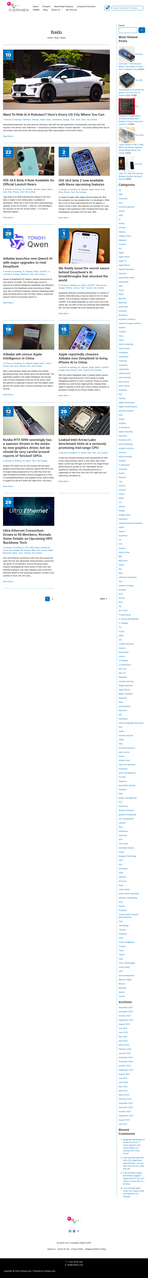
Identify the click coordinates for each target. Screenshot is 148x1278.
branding (122, 311)
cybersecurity (124, 373)
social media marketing (129, 893)
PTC (120, 802)
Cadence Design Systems (130, 323)
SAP (120, 839)
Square (122, 906)
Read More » (8, 136)
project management (128, 798)
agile (121, 215)
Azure (121, 290)
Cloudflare (123, 352)
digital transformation (128, 407)
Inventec (122, 590)
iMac (121, 573)
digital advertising (126, 402)
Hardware (123, 519)
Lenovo (76, 288)
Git (120, 502)
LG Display (123, 660)
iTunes (121, 631)
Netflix (121, 731)
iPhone (16, 192)
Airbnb (121, 223)
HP (21, 550)
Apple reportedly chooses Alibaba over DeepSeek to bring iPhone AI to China (83, 358)
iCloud (6, 366)
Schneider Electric (126, 848)
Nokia (14, 553)
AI (23, 189)
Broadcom (45, 547)
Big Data (122, 298)
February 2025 (125, 1049)
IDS (120, 569)
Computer (123, 361)
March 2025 (124, 1045)
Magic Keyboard (126, 685)
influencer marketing (127, 577)
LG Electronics (125, 665)
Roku (121, 827)
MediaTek (123, 698)
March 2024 (124, 1095)
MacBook (123, 677)
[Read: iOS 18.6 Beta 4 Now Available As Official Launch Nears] (28, 161)
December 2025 (126, 1007)
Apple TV (123, 261)
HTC (120, 544)
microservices (125, 706)
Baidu (48, 119)
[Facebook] (70, 1231)
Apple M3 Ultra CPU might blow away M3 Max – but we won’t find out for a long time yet (133, 1163)
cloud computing (126, 344)
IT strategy (123, 623)
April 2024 (123, 1091)
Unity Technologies (127, 963)
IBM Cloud (123, 561)
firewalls (122, 477)
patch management (127, 773)
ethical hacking (125, 456)
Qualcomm (123, 806)
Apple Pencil (124, 257)
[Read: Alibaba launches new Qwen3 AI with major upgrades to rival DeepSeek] (28, 241)
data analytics (125, 377)
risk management (126, 819)
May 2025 (123, 1037)
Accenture (123, 198)
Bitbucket (123, 303)
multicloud (123, 719)
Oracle (121, 756)
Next (103, 598)
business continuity (127, 319)
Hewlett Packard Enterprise (130, 523)
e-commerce (124, 427)
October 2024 (125, 1066)
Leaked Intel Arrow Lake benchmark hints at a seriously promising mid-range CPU (82, 444)
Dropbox (122, 423)
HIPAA (121, 527)
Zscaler (122, 996)
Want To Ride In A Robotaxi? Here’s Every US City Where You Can (53, 114)
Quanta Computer (126, 810)
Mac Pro (122, 673)
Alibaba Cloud (125, 236)
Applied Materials (126, 269)
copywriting (124, 369)
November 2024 (126, 1061)
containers (123, 365)
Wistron (122, 984)
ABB (120, 194)
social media (124, 889)
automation (123, 282)
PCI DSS (122, 777)
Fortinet (122, 486)
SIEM (121, 873)
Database (123, 390)
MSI (120, 715)
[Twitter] (78, 1231)
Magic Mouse (124, 690)
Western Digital (125, 980)
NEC (120, 727)
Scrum (121, 852)
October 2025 (125, 1016)
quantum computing (127, 814)
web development (126, 975)
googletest (127, 1140)
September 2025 (126, 1020)
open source (124, 752)
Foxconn (122, 490)
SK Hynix (122, 881)
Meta (50, 550)
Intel (5, 192)
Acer (121, 203)
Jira (120, 640)
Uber (83, 119)
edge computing (126, 432)
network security (126, 735)
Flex (120, 482)
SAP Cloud (123, 844)
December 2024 (126, 1057)
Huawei (27, 550)
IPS (120, 606)
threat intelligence (126, 942)
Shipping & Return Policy (95, 1249)
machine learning (126, 681)
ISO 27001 (123, 610)
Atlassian (123, 273)
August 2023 (124, 1120)
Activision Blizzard (126, 207)
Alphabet (27, 119)
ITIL (120, 627)
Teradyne (123, 934)
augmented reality (126, 277)
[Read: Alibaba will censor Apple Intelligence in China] (28, 337)
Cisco (5, 550)
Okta (121, 744)
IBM (33, 550)
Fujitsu (121, 494)
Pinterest (122, 789)
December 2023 (126, 1103)
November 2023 (126, 1107)
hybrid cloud (124, 552)
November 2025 (126, 1012)
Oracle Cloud (124, 760)
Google (66, 119)
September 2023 (126, 1116)
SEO (120, 864)
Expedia (122, 461)
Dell (10, 550)
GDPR (121, 498)
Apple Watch (124, 265)
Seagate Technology (127, 856)
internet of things (126, 586)
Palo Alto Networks (127, 765)
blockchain (123, 307)
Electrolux (123, 436)
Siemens (122, 877)
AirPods (29, 189)
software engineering (128, 898)
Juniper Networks (126, 644)
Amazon (35, 119)
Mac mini (122, 669)
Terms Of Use (63, 1249)
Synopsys (123, 910)
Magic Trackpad (126, 694)
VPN (121, 971)
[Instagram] (74, 1231)
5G (120, 190)
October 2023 (125, 1111)
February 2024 (125, 1099)
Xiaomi (121, 992)
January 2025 (125, 1053)
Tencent (89, 288)
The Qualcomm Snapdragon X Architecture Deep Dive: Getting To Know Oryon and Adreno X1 (131, 115)
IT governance (125, 615)
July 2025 (123, 1028)
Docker (122, 419)
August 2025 (124, 1024)
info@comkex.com (75, 1265)
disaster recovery (126, 411)
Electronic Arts (125, 440)
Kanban (122, 648)
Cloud (48, 363)
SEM (121, 860)
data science (124, 386)
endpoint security (126, 448)
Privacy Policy (77, 1249)
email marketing (126, 444)
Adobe (121, 211)
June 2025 (123, 1032)
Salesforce (123, 831)
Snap (121, 885)
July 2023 (123, 1124)
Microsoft (24, 274)
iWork (121, 635)
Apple (42, 119)
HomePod (123, 536)
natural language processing (131, 723)
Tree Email (127, 1158)
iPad (10, 192)
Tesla (78, 119)
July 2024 (123, 1078)
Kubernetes (124, 652)
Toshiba (122, 946)
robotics (122, 823)
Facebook (123, 469)
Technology (124, 925)
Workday (122, 988)
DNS (121, 415)
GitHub (122, 506)
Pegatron (123, 781)
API (27, 547)
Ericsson (122, 452)
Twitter (122, 955)
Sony (121, 902)
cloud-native (124, 348)
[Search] (141, 30)
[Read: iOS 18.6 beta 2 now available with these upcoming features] (84, 161)
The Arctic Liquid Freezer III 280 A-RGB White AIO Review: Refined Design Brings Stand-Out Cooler (131, 144)
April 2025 (123, 1041)
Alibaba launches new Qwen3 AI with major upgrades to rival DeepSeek (27, 262)
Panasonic (123, 769)
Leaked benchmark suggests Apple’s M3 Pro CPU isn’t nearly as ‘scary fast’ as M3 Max (133, 1178)
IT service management (129, 619)
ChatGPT (43, 271)
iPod (121, 602)
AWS (32, 547)
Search (122, 25)
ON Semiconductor (127, 748)
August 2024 (124, 1074)
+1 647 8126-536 (75, 1262)
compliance (57, 119)
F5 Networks (124, 465)
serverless (123, 869)
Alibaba (36, 189)
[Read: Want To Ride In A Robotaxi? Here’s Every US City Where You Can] (56, 79)
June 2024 (123, 1082)
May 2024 (123, 1087)
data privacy (101, 285)
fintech (122, 473)
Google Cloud (124, 515)
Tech (72, 119)
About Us (51, 1249)
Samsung (123, 835)
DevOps (122, 398)
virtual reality (124, 967)
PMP (121, 794)
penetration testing (127, 785)
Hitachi (122, 531)
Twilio (121, 950)
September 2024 (126, 1070)
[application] (61, 9)
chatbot (122, 327)
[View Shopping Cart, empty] (107, 8)
